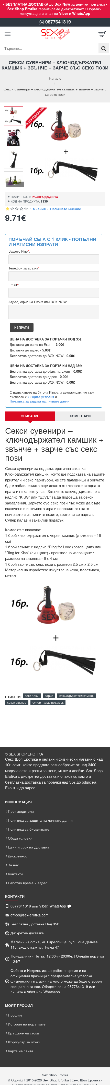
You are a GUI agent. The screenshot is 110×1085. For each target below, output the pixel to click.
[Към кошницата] (102, 34)
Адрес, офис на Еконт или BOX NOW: (37, 302)
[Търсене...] (103, 48)
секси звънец (16, 702)
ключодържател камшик (76, 695)
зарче (49, 695)
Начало (55, 78)
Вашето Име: (19, 251)
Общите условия (41, 397)
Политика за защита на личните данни (39, 401)
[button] (15, 110)
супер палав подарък (47, 702)
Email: (13, 285)
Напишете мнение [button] (65, 208)
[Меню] (7, 34)
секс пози (32, 695)
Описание (30, 416)
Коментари (80, 416)
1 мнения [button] (38, 208)
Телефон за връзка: (24, 268)
